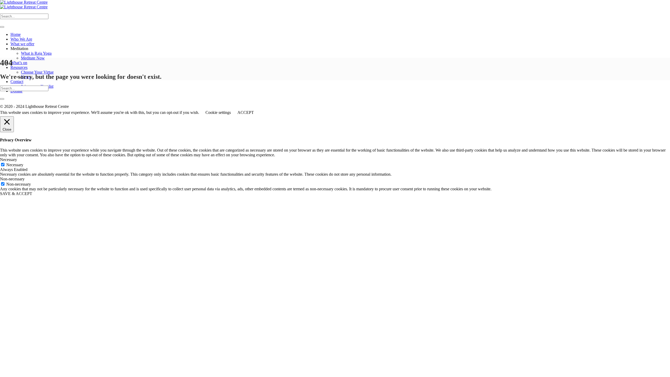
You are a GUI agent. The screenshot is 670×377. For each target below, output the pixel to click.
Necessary (14, 165)
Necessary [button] (8, 159)
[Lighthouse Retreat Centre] (24, 4)
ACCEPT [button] (245, 112)
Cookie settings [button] (218, 112)
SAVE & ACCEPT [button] (16, 193)
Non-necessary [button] (12, 179)
